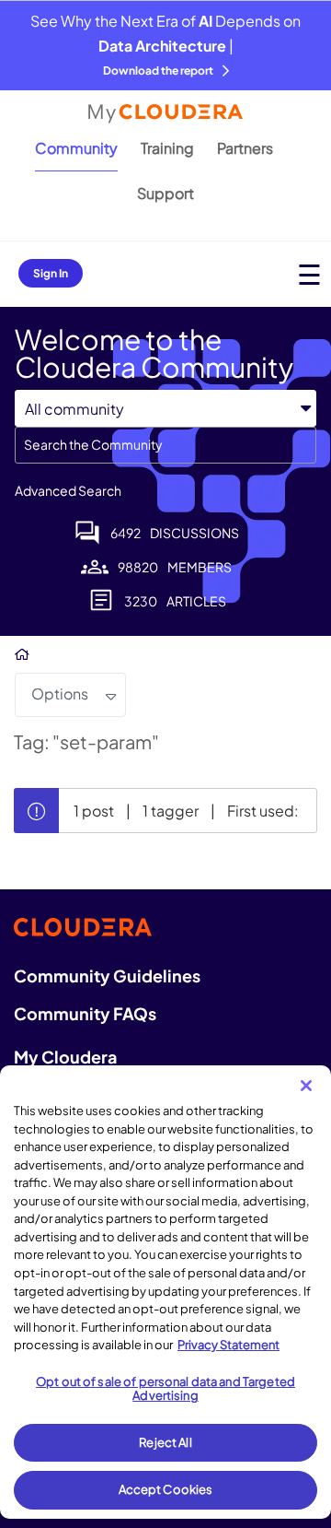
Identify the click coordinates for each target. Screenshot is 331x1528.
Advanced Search (68, 490)
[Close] (306, 1085)
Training (167, 148)
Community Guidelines (107, 975)
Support (165, 193)
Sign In (50, 273)
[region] (165, 1292)
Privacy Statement (228, 1344)
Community (76, 148)
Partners (245, 148)
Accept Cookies (166, 1489)
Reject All (165, 1442)
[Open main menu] (309, 274)
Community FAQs (85, 1013)
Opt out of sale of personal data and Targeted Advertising (165, 1389)
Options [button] (59, 693)
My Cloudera (65, 1056)
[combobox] (165, 445)
